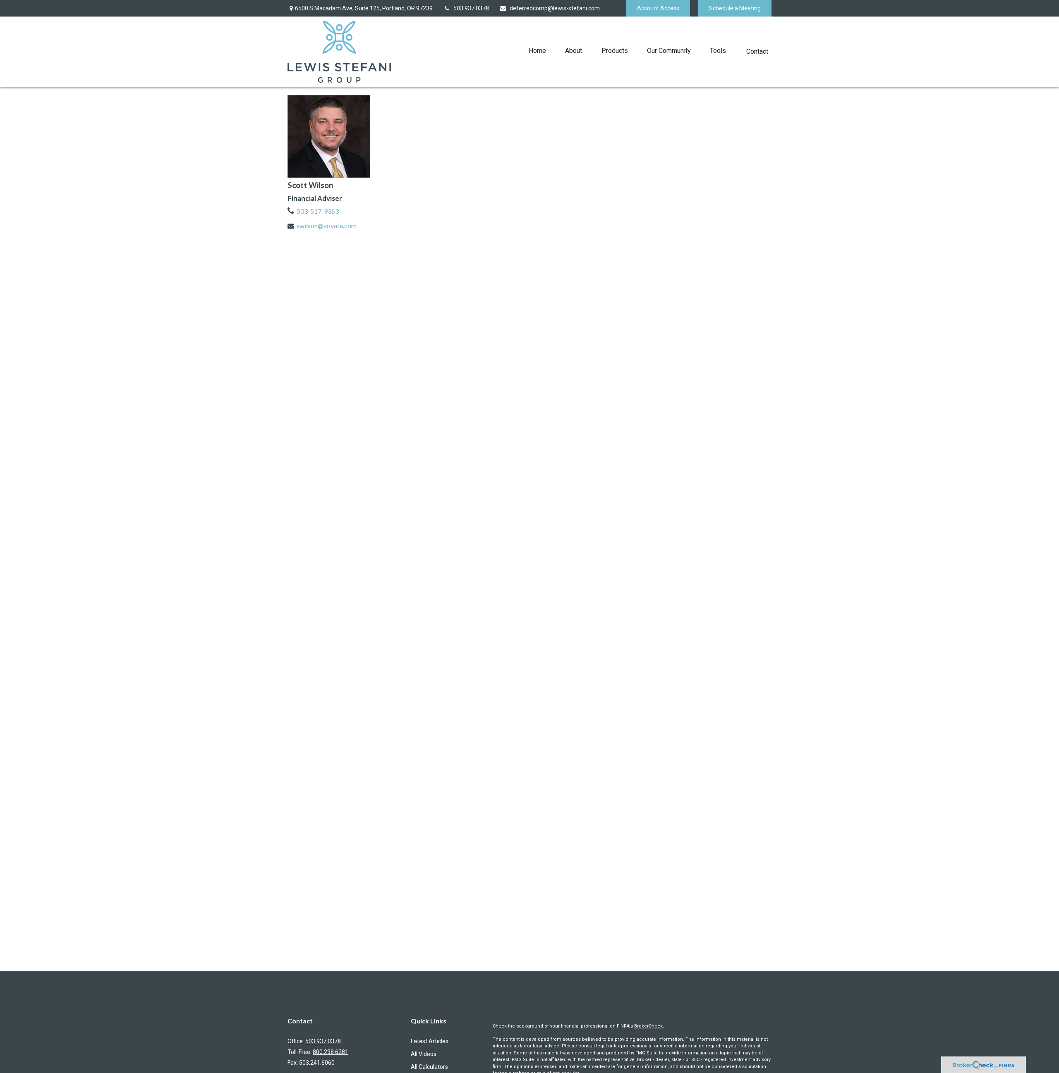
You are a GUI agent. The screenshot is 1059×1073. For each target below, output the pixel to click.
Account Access (658, 8)
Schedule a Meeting (735, 8)
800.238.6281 (330, 1052)
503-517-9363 (318, 211)
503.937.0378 (471, 8)
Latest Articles (429, 1041)
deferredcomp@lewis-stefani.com (555, 8)
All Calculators (429, 1066)
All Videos (423, 1054)
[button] (537, 50)
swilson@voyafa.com (327, 225)
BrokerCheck (648, 1026)
